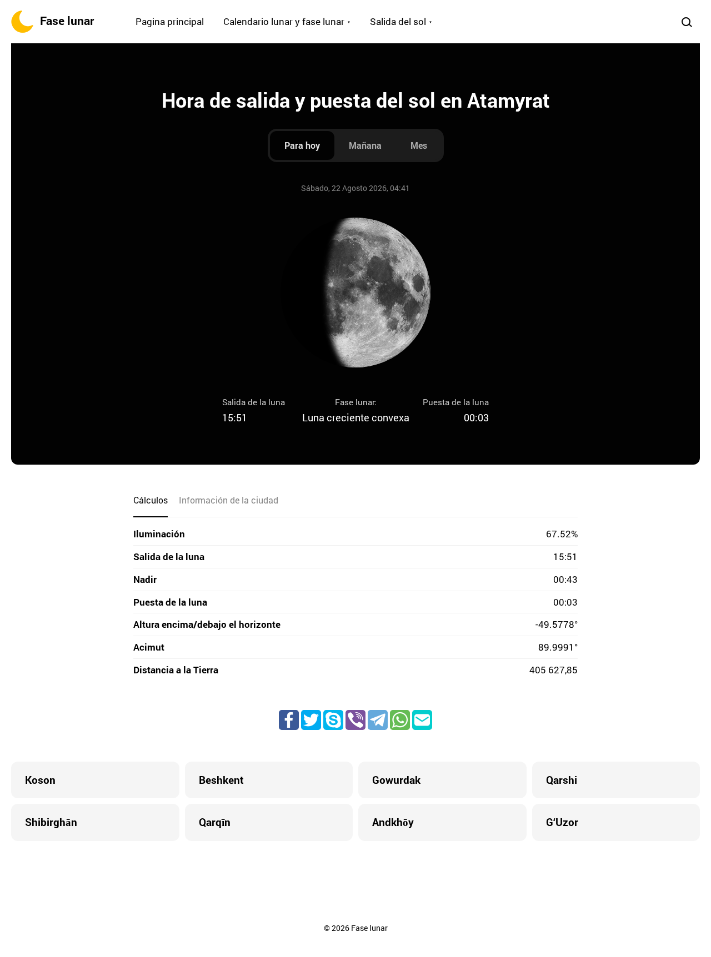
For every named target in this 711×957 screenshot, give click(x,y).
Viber (355, 720)
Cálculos (150, 500)
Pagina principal (170, 21)
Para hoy (302, 145)
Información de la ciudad (228, 500)
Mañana (365, 145)
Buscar (686, 21)
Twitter (311, 720)
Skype (333, 720)
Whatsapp (400, 720)
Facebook (289, 720)
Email (422, 720)
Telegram (378, 720)
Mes (418, 145)
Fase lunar (67, 20)
